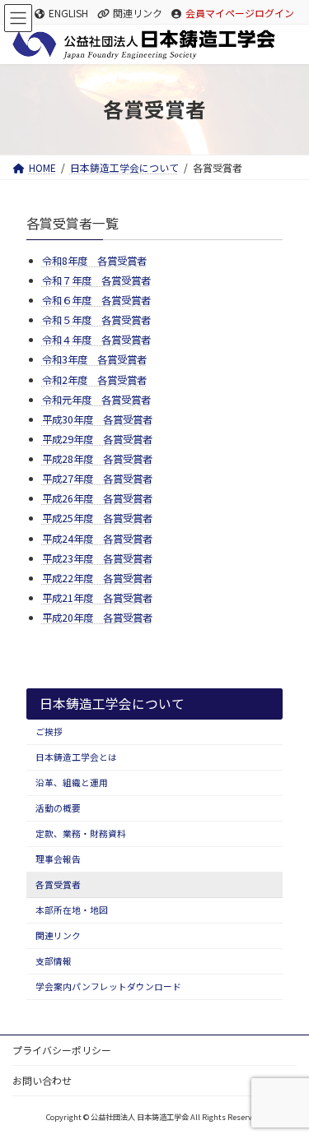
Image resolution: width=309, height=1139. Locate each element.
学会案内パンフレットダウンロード (108, 987)
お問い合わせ (42, 1080)
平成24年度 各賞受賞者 (97, 538)
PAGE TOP (282, 1088)
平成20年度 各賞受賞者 (97, 617)
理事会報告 (58, 860)
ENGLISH (68, 13)
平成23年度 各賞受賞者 (97, 558)
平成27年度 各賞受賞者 (97, 478)
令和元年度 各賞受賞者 (96, 399)
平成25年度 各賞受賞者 (97, 518)
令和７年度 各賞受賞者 (96, 280)
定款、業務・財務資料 (80, 834)
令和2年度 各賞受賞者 (94, 380)
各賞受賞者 (58, 885)
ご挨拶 (49, 732)
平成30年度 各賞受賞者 (97, 419)
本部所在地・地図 (71, 911)
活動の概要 (58, 809)
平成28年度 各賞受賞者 (97, 458)
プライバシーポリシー (61, 1050)
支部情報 (53, 962)
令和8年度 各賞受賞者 (94, 260)
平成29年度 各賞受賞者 (97, 439)
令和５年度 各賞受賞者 (96, 320)
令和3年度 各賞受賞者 (94, 359)
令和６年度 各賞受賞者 (96, 300)
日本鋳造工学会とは (76, 758)
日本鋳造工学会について (112, 703)
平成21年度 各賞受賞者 (97, 597)
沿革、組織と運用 (71, 783)
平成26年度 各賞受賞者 (97, 498)
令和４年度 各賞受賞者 (96, 339)
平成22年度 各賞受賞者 (97, 578)
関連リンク (137, 13)
